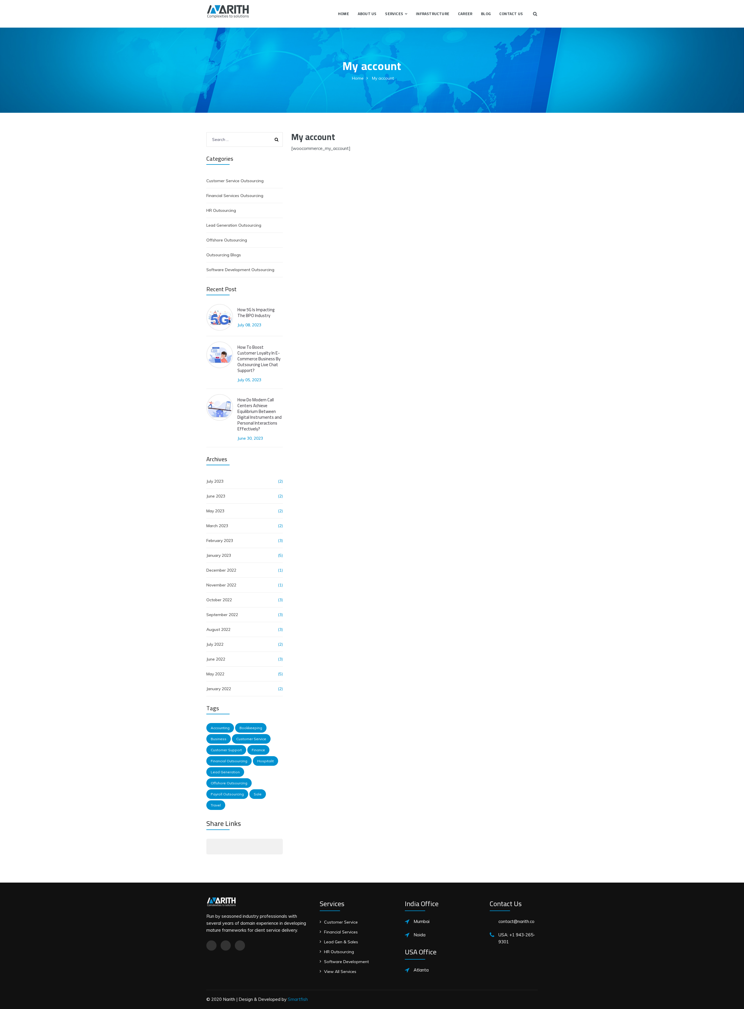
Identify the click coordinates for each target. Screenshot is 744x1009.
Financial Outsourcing (229, 761)
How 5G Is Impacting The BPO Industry (256, 313)
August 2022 (218, 629)
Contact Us (511, 13)
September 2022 (222, 614)
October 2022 (219, 599)
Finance (258, 750)
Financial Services (341, 932)
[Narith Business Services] (227, 10)
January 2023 (218, 555)
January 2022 (218, 688)
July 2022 (214, 644)
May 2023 (215, 511)
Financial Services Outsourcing (234, 195)
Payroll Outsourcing (227, 794)
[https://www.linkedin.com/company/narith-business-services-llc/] (240, 945)
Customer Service (251, 739)
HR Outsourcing (221, 210)
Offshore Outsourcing (226, 240)
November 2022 (221, 585)
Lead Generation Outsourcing (233, 225)
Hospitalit (265, 761)
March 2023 (217, 525)
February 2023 (219, 540)
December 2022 (221, 570)
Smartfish (298, 999)
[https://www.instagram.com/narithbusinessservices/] (226, 945)
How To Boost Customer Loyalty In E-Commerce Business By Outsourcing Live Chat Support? (258, 358)
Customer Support (226, 750)
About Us (367, 13)
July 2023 (214, 481)
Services (394, 13)
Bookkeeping (250, 728)
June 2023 (215, 496)
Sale (258, 794)
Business (218, 739)
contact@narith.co (516, 921)
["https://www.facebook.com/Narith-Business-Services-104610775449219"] (211, 945)
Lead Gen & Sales (341, 941)
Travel (216, 805)
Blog (486, 13)
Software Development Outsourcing (240, 269)
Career (465, 13)
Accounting (220, 728)
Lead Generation (225, 772)
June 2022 (215, 659)
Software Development (346, 961)
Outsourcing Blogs (223, 254)
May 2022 (215, 674)
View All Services (340, 971)
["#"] (212, 846)
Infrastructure (432, 13)
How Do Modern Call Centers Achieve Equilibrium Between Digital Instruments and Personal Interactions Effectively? (259, 414)
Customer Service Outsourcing (235, 180)
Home (343, 13)
